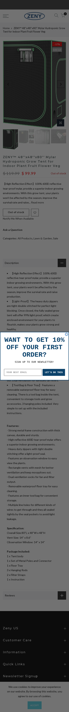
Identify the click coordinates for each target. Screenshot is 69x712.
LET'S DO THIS (54, 372)
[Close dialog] (66, 334)
